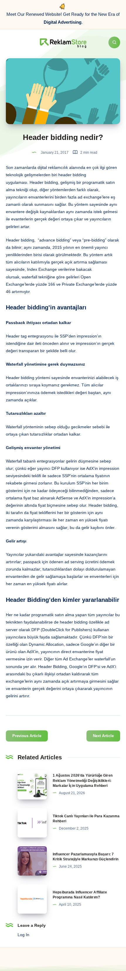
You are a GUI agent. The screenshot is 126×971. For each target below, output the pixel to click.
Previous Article (26, 736)
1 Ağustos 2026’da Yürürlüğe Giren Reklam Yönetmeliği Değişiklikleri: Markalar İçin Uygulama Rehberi (83, 780)
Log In (23, 934)
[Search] (114, 42)
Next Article (103, 736)
